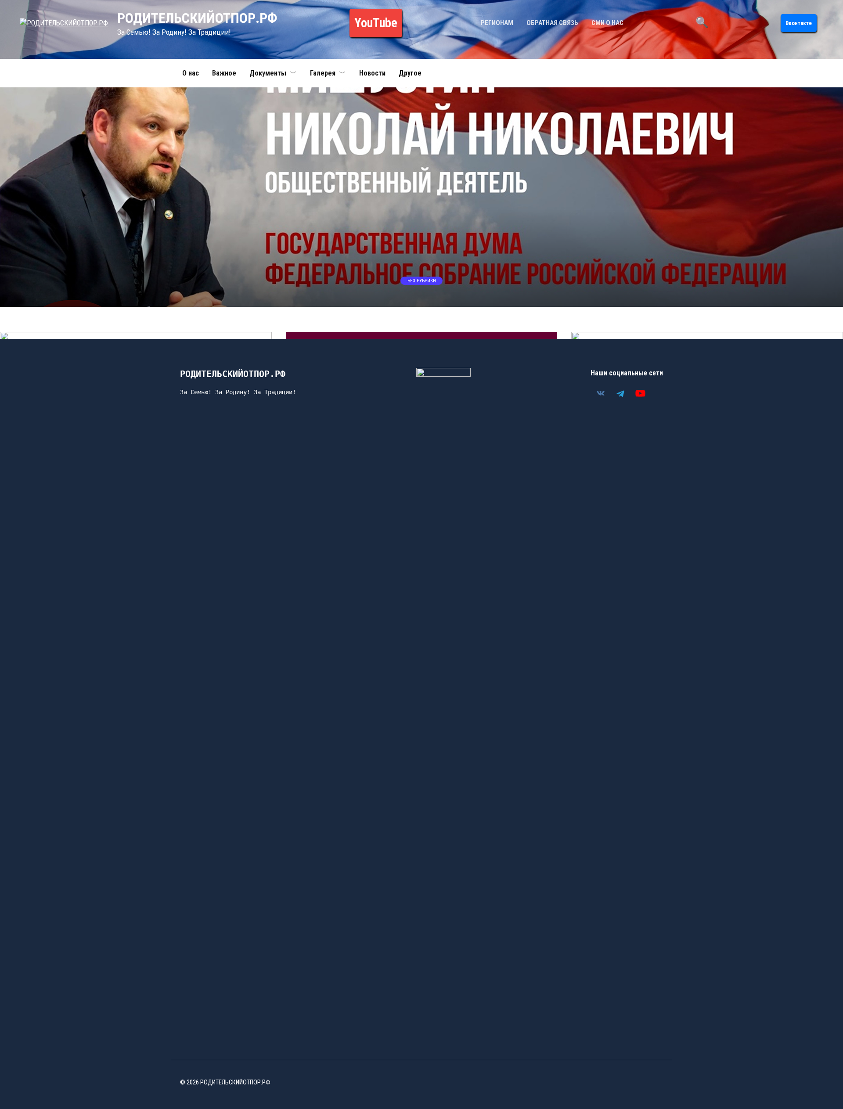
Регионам (497, 23)
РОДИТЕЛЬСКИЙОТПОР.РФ (197, 18)
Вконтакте (798, 23)
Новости (372, 73)
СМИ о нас (607, 23)
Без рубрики (421, 281)
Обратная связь (552, 23)
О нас (190, 73)
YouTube (375, 22)
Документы (267, 73)
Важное (224, 73)
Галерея (322, 73)
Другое (410, 73)
